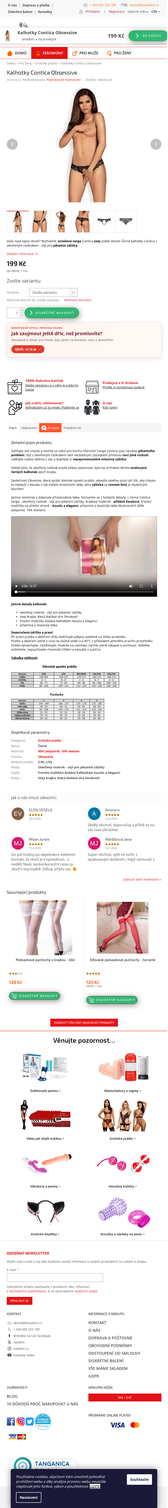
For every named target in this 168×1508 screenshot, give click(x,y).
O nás (12, 5)
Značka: (99, 80)
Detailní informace (20, 254)
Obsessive (45, 757)
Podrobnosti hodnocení (64, 80)
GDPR (94, 1486)
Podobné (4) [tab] (72, 428)
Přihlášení (93, 11)
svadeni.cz (21, 1348)
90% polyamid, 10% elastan (58, 751)
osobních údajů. (86, 1291)
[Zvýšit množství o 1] (22, 310)
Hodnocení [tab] (29, 428)
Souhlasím (139, 1479)
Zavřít (30, 368)
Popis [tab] (13, 428)
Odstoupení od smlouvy (114, 1353)
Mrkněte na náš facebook (31, 1336)
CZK (154, 11)
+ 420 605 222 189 (26, 1329)
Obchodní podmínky (110, 1345)
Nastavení (29, 1497)
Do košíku (152, 35)
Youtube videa (23, 1355)
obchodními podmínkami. (28, 1291)
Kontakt (97, 1322)
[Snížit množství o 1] (22, 315)
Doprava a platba (36, 5)
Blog (12, 1396)
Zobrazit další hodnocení (141, 879)
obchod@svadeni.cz (27, 1323)
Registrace (116, 11)
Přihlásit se (19, 1301)
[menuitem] (16, 53)
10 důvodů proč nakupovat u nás (42, 1404)
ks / (125, 1397)
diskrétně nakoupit (55, 313)
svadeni (19, 1342)
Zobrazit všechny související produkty (84, 1022)
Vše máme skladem (108, 1368)
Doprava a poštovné (110, 1338)
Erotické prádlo (49, 740)
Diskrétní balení (20, 11)
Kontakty (45, 11)
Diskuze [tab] (53, 428)
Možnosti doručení (78, 300)
